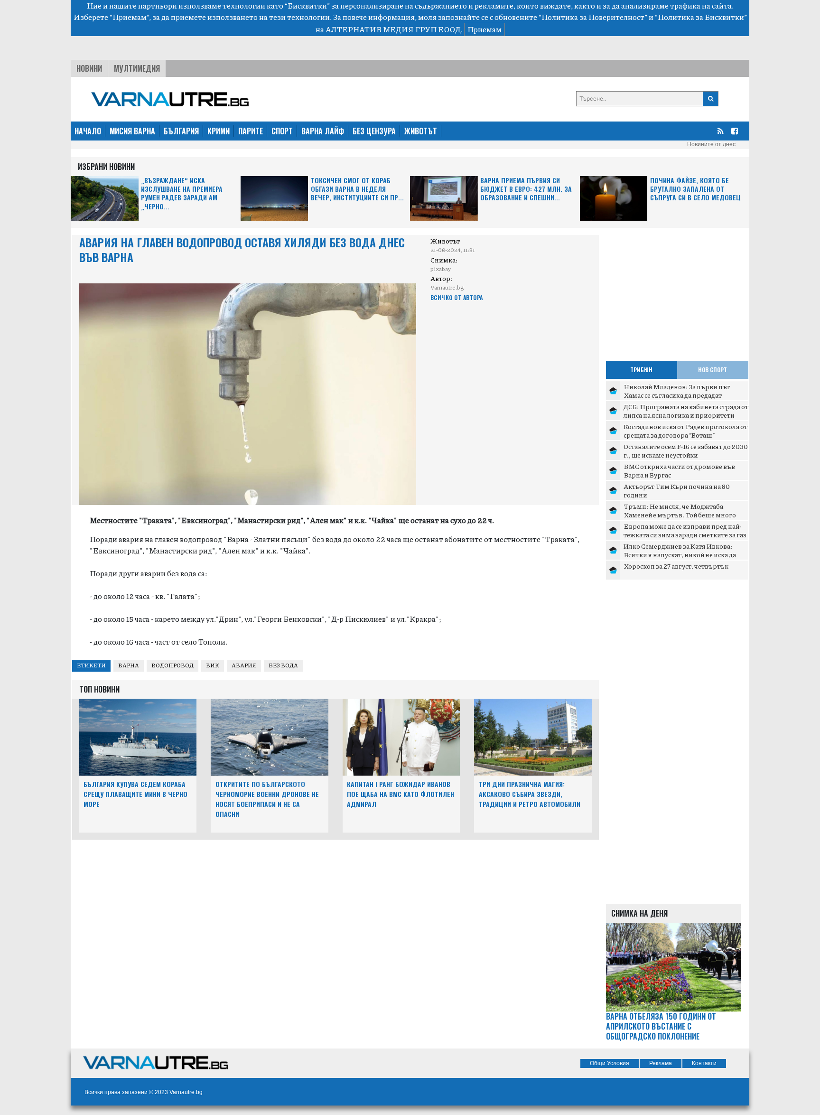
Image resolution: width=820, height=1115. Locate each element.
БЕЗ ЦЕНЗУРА (374, 131)
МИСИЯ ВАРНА (132, 131)
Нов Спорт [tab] (712, 369)
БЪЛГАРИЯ (181, 131)
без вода (283, 665)
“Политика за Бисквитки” (701, 16)
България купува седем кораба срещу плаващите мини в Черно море (135, 794)
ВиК (212, 665)
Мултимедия (137, 68)
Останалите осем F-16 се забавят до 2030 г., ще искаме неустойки (686, 450)
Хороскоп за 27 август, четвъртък (676, 566)
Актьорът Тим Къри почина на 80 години (677, 490)
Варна (128, 665)
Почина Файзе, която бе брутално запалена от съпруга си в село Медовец (695, 189)
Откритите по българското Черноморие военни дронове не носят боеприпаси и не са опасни (267, 798)
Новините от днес (711, 144)
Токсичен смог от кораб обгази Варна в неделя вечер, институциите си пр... (357, 189)
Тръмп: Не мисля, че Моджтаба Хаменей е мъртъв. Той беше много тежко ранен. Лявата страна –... (680, 514)
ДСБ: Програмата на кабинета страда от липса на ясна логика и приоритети (686, 411)
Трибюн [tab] (641, 369)
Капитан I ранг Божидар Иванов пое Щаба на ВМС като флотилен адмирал (400, 794)
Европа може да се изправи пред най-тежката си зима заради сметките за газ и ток (685, 534)
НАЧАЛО (88, 131)
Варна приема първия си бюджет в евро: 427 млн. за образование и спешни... (526, 189)
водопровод (172, 665)
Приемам (484, 29)
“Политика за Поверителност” (593, 16)
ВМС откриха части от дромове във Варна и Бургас (679, 470)
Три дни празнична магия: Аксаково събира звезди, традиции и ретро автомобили (529, 794)
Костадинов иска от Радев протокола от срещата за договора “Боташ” (685, 431)
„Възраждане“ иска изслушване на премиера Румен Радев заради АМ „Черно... (182, 193)
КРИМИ (218, 131)
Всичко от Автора (456, 297)
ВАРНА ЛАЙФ (322, 131)
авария (244, 665)
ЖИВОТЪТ (420, 131)
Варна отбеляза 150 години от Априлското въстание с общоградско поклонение (661, 1026)
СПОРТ (282, 131)
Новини (89, 68)
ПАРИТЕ (250, 131)
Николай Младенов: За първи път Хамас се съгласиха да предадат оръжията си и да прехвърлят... (677, 395)
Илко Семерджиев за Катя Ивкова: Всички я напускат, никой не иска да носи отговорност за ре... (680, 554)
